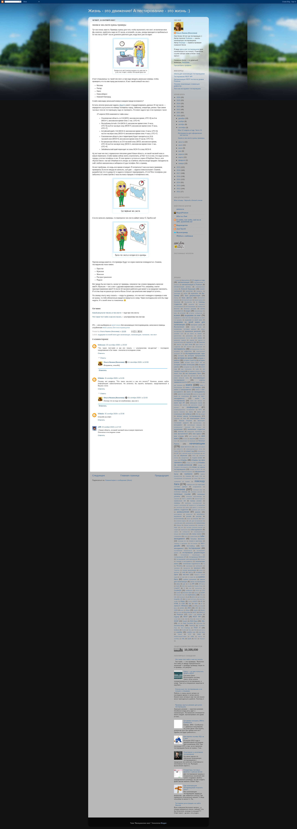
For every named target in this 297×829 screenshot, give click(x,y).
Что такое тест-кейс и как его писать (106, 317)
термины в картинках (180, 543)
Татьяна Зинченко (197, 539)
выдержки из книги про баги (182, 317)
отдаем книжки (197, 458)
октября (181, 124)
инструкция (198, 346)
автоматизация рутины (182, 287)
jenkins (182, 608)
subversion (199, 623)
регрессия (189, 514)
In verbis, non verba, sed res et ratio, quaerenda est (188, 221)
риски (188, 518)
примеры (177, 503)
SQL (203, 621)
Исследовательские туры (195, 353)
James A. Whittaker (181, 606)
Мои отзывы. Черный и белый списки (188, 200)
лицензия (176, 418)
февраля (182, 160)
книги (189, 384)
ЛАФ (197, 414)
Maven (202, 610)
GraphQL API (178, 599)
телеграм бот (182, 541)
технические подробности (191, 564)
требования (199, 566)
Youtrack (202, 638)
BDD (183, 586)
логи (184, 418)
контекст (176, 407)
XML (183, 639)
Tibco (190, 630)
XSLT (195, 638)
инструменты (179, 349)
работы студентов (181, 510)
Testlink (184, 630)
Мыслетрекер (182, 232)
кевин (200, 375)
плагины (188, 476)
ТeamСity (176, 570)
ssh (179, 623)
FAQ (201, 595)
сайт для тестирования (196, 521)
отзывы (183, 460)
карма (185, 375)
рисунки (195, 518)
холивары (199, 572)
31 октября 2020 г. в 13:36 (114, 414)
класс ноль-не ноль (181, 378)
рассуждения (178, 514)
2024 (179, 103)
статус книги (196, 534)
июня (180, 148)
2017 (179, 173)
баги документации (192, 295)
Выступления (179, 327)
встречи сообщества (195, 313)
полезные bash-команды (194, 496)
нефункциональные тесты (194, 449)
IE (201, 603)
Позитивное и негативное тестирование (193, 753)
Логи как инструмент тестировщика (187, 89)
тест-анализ (193, 543)
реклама (199, 516)
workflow (176, 638)
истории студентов (190, 360)
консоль (185, 405)
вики (175, 313)
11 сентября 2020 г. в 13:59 (138, 362)
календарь (177, 375)
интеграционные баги (196, 349)
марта (181, 157)
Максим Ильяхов (185, 420)
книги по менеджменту (196, 392)
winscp (200, 636)
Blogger (163, 823)
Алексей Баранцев (188, 289)
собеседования (196, 529)
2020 (179, 116)
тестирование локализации (190, 555)
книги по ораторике (184, 394)
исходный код (187, 367)
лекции (203, 414)
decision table (187, 593)
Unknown (101, 345)
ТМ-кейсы (179, 566)
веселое (176, 309)
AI (188, 584)
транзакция (189, 566)
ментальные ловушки (194, 425)
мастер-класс (197, 423)
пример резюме (196, 501)
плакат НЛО (198, 476)
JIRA (189, 608)
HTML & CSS (179, 603)
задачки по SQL (191, 342)
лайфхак (188, 414)
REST (185, 617)
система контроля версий (194, 527)
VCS (189, 634)
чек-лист (153, 335)
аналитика (189, 291)
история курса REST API (193, 362)
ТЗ (204, 563)
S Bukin (101, 378)
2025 (179, 100)
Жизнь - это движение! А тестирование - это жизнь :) (139, 10)
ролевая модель (181, 521)
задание (192, 340)
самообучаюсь (178, 523)
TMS (195, 630)
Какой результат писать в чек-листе (106, 313)
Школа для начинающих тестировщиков (189, 74)
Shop (191, 619)
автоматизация (183, 282)
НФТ (177, 453)
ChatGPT (177, 588)
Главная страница (129, 475)
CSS (203, 590)
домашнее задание (180, 340)
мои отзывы (179, 436)
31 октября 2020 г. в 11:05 (114, 378)
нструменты (201, 451)
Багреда (182, 43)
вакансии (191, 304)
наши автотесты (186, 447)
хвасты (190, 572)
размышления (183, 512)
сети (182, 527)
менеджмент (178, 425)
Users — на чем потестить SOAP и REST (193, 672)
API (193, 584)
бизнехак (177, 302)
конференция (192, 407)
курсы (191, 412)
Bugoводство (182, 225)
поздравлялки (197, 486)
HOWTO (195, 601)
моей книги (116, 325)
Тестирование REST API (183, 76)
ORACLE (202, 612)
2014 (179, 182)
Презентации (199, 498)
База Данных (187, 298)
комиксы (176, 405)
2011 (179, 192)
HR (201, 601)
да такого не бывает (194, 333)
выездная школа (196, 325)
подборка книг (191, 484)
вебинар (200, 306)
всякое (177, 315)
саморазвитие (189, 523)
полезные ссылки (182, 494)
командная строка (196, 403)
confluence (189, 590)
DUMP (203, 593)
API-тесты (202, 584)
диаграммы (189, 335)
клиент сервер (195, 382)
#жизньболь (185, 280)
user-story (202, 632)
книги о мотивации (193, 387)
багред (176, 298)
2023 (179, 106)
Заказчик (202, 342)
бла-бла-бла (188, 302)
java (193, 606)
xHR (99, 427)
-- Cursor (176, 280)
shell (186, 619)
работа (187, 507)
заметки (179, 344)
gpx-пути (200, 597)
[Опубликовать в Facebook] (139, 331)
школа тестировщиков (197, 582)
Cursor (178, 593)
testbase (176, 630)
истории (181, 356)
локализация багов (197, 418)
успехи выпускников (189, 570)
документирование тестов (182, 338)
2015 (179, 179)
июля (180, 145)
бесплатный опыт (187, 300)
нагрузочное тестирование (188, 441)
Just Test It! (181, 229)
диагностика (177, 335)
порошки (176, 498)
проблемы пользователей (193, 503)
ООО (193, 455)
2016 (179, 176)
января (181, 163)
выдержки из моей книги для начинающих (114, 335)
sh (181, 619)
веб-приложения (190, 306)
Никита (176, 451)
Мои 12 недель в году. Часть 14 (190, 130)
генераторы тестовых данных (185, 329)
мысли (192, 438)
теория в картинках (195, 541)
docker (196, 592)
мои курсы (197, 434)
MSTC (195, 612)
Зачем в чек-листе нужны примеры (191, 138)
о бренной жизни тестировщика (190, 453)
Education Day (180, 595)
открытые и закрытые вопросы (183, 471)
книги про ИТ (179, 403)
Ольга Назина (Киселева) (114, 362)
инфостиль (188, 351)
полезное (145, 335)
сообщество (186, 531)
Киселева (185, 62)
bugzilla (189, 586)
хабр (183, 572)
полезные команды (180, 492)
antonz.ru (180, 209)
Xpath (189, 639)
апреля (181, 154)
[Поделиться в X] (137, 331)
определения (185, 458)
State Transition (188, 623)
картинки (193, 375)
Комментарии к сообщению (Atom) (118, 480)
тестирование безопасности (183, 550)
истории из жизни (185, 358)
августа (181, 142)
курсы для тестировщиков (189, 49)
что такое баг (191, 577)
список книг (185, 534)
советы (176, 531)
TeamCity (192, 625)
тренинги (197, 568)
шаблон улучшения (190, 579)
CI (184, 588)
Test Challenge (185, 627)
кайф (197, 369)
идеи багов (188, 344)
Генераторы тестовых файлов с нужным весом (193, 771)
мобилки (181, 431)
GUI (186, 599)
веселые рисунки (190, 309)
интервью (177, 351)
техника (202, 559)
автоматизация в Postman (192, 284)
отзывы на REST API (196, 469)
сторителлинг (194, 536)
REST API (197, 617)
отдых (176, 460)
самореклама (200, 523)
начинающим (136, 335)
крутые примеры (179, 412)
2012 (179, 188)
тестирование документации (193, 552)
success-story (179, 625)
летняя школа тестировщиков (189, 416)
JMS (196, 608)
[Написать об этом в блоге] (134, 331)
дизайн (199, 335)
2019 (179, 167)
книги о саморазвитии (182, 389)
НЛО (182, 451)
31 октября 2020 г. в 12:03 (138, 398)
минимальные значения (182, 427)
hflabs (182, 601)
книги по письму (198, 394)
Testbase (189, 38)
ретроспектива (179, 518)
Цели (176, 574)
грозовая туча (178, 333)
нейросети (180, 449)
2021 (179, 112)
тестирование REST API (197, 557)
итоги (196, 367)
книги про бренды (196, 400)
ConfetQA (177, 590)
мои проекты (193, 436)
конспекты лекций (196, 405)
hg (189, 601)
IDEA (196, 603)
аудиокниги (194, 293)
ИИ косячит (188, 346)
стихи (185, 536)
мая (180, 151)
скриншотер (184, 529)
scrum (176, 619)
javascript (200, 606)
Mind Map (187, 612)
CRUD (197, 590)
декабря (181, 118)
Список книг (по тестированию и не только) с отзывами (188, 690)
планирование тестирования (182, 478)
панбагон (188, 474)
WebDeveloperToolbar (180, 636)
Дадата (122, 105)
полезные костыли (196, 492)
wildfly (192, 636)
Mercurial (178, 612)
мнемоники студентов (196, 429)
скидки (176, 529)
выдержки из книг (193, 315)
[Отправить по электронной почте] (132, 331)
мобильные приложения (194, 431)
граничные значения (193, 331)
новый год (190, 451)
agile (184, 584)
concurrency (198, 588)
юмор (178, 584)
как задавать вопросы (193, 371)
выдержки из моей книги (193, 320)
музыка (185, 438)
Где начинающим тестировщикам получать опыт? (193, 787)
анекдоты (199, 291)
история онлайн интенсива (184, 365)
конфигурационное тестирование (184, 409)
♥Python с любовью (184, 236)
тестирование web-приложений (186, 559)
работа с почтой (197, 507)
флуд (200, 570)
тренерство (186, 568)
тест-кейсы (191, 546)
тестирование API (180, 557)
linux (187, 610)
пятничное (179, 507)
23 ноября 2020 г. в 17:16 (111, 427)
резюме (188, 516)
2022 (179, 109)
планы (196, 478)
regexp (176, 617)
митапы (198, 427)
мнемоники (178, 429)
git (188, 597)
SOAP (176, 621)
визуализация (199, 311)
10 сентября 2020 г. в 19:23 (116, 345)
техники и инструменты (184, 561)
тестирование (194, 548)
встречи (183, 313)
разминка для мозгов (198, 509)
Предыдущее (162, 475)
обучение (183, 455)
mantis (196, 610)
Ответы (103, 358)
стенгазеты (178, 536)
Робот (203, 518)
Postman (180, 614)
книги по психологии (181, 396)
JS (202, 608)
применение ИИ (180, 501)
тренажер (177, 568)
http (190, 603)
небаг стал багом (199, 446)
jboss (175, 608)
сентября (182, 127)
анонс (185, 293)
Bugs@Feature (182, 213)
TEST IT (197, 628)
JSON (176, 610)
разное (197, 512)
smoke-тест (199, 619)
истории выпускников (196, 356)
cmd (190, 588)
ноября (181, 121)
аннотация (177, 293)
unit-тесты (202, 630)
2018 (179, 170)
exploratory (191, 595)
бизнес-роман (199, 300)
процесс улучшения (180, 505)
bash (177, 586)
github (193, 597)
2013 (179, 185)
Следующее (98, 475)
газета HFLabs (196, 327)
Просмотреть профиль (182, 65)
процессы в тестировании (197, 505)
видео (188, 311)
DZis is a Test (181, 216)
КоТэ (200, 409)
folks (175, 597)
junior (181, 610)
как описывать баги (193, 373)
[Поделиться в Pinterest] (141, 331)
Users (180, 634)
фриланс (176, 572)
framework (182, 597)
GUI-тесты (193, 599)
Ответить (101, 353)
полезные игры (197, 489)
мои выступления (181, 434)
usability (179, 632)
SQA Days (193, 621)
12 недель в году (198, 280)
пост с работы (187, 498)
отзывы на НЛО (191, 462)
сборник (178, 525)
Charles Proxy (198, 586)
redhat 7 (191, 614)
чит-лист (182, 577)
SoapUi (184, 621)
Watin (199, 634)
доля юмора (198, 338)
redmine (199, 614)
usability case (191, 632)
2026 (179, 97)
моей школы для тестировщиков (116, 327)
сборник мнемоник (189, 525)
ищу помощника (186, 369)
